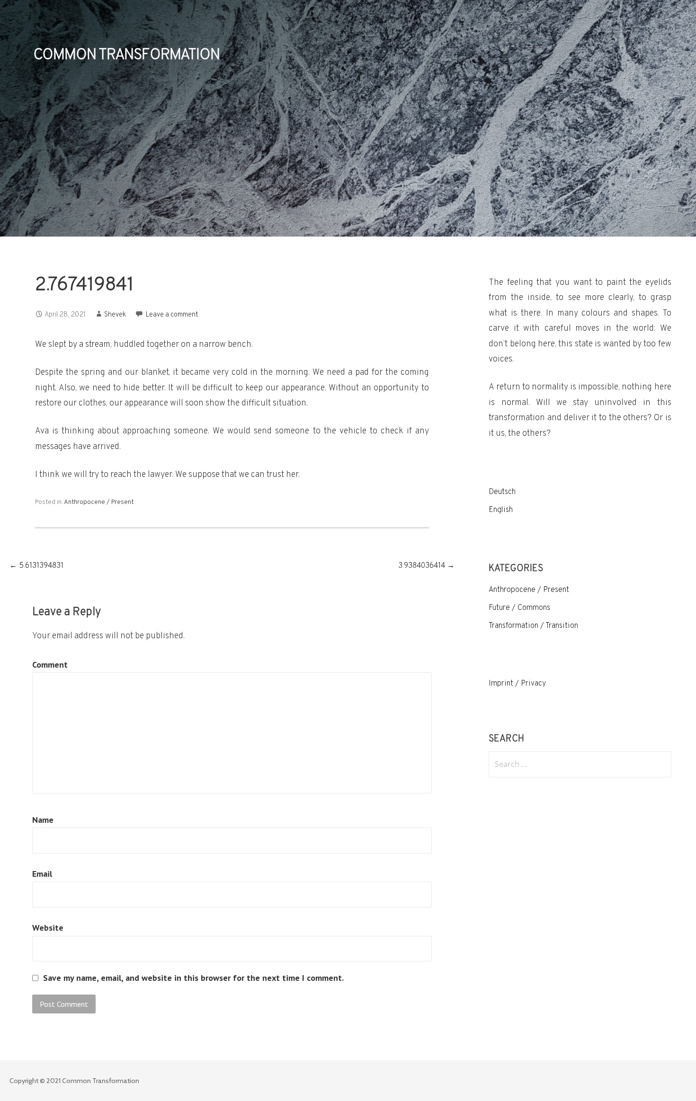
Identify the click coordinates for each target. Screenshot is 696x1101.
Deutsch (502, 492)
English (501, 510)
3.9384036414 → (426, 566)
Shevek (115, 314)
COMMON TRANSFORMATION (126, 55)
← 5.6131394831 (36, 566)
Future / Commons (519, 608)
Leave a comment (172, 314)
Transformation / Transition (533, 626)
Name (43, 819)
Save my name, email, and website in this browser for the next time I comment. (193, 978)
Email (42, 873)
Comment (50, 664)
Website (47, 927)
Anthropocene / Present (99, 502)
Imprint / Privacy (517, 683)
